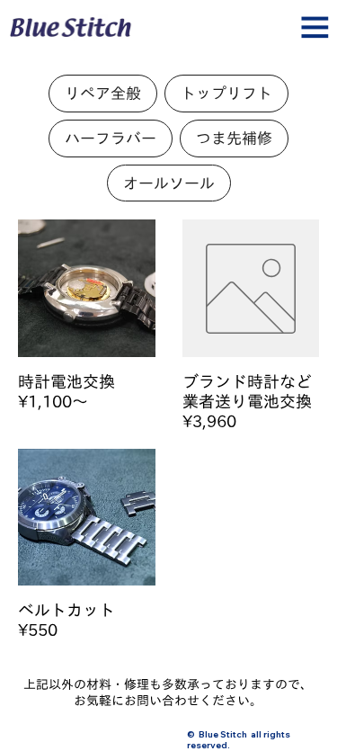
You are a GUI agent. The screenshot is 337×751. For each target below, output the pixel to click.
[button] (103, 93)
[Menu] (168, 34)
